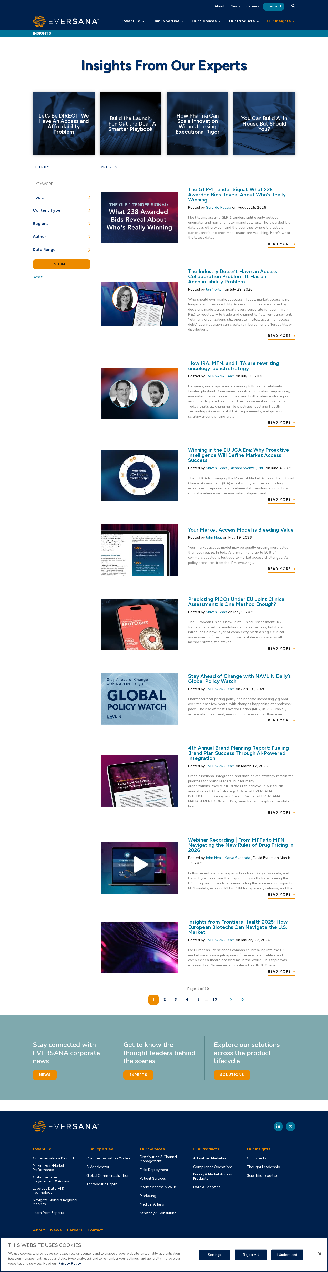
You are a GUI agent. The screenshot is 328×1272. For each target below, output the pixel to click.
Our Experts (256, 1158)
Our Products (242, 21)
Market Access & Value (158, 1187)
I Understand (287, 1254)
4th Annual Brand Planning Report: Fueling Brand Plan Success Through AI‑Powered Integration (238, 753)
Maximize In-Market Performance (48, 1168)
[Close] (319, 1253)
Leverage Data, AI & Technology (48, 1191)
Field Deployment (154, 1170)
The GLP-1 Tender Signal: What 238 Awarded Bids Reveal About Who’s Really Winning (237, 194)
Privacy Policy (69, 1263)
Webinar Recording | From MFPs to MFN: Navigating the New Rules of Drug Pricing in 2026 (240, 845)
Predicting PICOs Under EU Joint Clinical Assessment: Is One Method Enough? (237, 601)
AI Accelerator (97, 1167)
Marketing (148, 1196)
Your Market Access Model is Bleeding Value (241, 530)
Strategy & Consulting (158, 1213)
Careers (252, 6)
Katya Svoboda (238, 857)
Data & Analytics (206, 1187)
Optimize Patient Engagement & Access (51, 1179)
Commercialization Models (108, 1158)
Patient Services (153, 1179)
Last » (243, 1000)
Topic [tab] (38, 197)
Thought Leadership (263, 1167)
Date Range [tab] (44, 249)
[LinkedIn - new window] (278, 1126)
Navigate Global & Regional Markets (55, 1202)
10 (215, 999)
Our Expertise (166, 21)
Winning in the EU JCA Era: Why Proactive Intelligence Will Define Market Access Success (238, 455)
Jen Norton (215, 289)
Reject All (251, 1254)
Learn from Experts (48, 1213)
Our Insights (279, 21)
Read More (279, 244)
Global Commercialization (107, 1176)
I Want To (131, 21)
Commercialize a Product (53, 1158)
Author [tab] (39, 236)
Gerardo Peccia (219, 207)
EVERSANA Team (221, 376)
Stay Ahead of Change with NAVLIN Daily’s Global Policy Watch (239, 678)
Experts (138, 1075)
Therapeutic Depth (101, 1184)
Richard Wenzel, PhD (248, 467)
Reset (37, 277)
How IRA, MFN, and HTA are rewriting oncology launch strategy (233, 365)
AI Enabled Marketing (210, 1158)
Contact (274, 6)
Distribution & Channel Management (158, 1159)
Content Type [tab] (46, 210)
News (235, 6)
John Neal (214, 537)
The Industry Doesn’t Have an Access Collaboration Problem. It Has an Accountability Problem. (232, 276)
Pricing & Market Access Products (212, 1176)
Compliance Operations (213, 1167)
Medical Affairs (152, 1204)
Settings (214, 1254)
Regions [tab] (40, 223)
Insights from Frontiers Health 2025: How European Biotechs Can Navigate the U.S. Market (238, 927)
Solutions (232, 1075)
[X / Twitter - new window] (290, 1126)
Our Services (204, 21)
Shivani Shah (217, 467)
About (219, 6)
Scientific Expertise (262, 1176)
